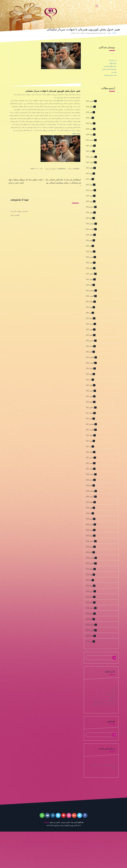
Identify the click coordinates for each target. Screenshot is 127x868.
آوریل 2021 (89, 452)
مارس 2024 (90, 257)
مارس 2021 (90, 457)
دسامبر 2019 (90, 541)
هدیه (11, 211)
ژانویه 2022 (89, 402)
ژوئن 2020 (89, 508)
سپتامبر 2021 (90, 424)
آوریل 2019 (89, 585)
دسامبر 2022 (90, 340)
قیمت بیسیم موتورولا (110, 75)
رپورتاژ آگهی (112, 63)
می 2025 (89, 179)
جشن (109, 33)
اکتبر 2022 (89, 352)
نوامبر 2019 (89, 546)
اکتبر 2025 (89, 151)
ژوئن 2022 (89, 374)
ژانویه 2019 (89, 602)
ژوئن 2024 (89, 240)
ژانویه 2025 (89, 201)
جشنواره (19, 211)
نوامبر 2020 (89, 480)
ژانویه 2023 (89, 335)
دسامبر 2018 (90, 608)
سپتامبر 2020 (90, 491)
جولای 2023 (89, 301)
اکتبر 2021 (89, 418)
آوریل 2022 (89, 385)
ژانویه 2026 (89, 134)
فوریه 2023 (89, 329)
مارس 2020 (90, 524)
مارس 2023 (90, 324)
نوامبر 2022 (89, 346)
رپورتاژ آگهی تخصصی (110, 66)
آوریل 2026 (89, 123)
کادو (15, 211)
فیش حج (113, 72)
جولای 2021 (89, 435)
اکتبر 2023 (89, 285)
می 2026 (89, 118)
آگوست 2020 (90, 496)
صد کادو (74, 133)
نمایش (12, 215)
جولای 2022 (89, 368)
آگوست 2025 (90, 162)
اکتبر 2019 (89, 552)
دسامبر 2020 (90, 474)
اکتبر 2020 (89, 485)
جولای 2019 (89, 569)
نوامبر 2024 (89, 212)
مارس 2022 (90, 391)
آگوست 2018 (90, 630)
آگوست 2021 (90, 430)
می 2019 (89, 580)
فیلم (16, 215)
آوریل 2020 (89, 519)
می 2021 (89, 446)
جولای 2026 (89, 106)
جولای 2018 (89, 636)
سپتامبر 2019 (90, 558)
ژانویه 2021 (89, 469)
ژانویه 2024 (89, 268)
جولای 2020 (89, 502)
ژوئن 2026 (89, 112)
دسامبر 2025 (90, 140)
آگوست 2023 (90, 296)
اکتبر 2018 (89, 619)
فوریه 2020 (89, 530)
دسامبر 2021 (90, 407)
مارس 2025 (90, 190)
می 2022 (89, 379)
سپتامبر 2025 (90, 157)
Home (114, 33)
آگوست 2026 (90, 101)
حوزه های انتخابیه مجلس (109, 69)
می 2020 (89, 513)
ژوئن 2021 (89, 441)
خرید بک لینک (112, 60)
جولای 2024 (89, 235)
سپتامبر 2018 (90, 624)
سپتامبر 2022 (90, 357)
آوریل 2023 (89, 318)
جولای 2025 (89, 168)
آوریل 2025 (89, 184)
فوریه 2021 (89, 463)
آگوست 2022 (90, 363)
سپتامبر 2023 (90, 290)
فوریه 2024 (89, 262)
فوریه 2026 (89, 129)
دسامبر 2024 (90, 207)
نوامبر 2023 (89, 279)
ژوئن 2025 (89, 173)
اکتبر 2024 (89, 218)
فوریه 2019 (89, 597)
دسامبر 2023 (90, 274)
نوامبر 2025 (89, 145)
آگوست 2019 (90, 563)
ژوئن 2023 (89, 307)
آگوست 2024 (90, 229)
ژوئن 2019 (89, 574)
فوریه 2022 (89, 396)
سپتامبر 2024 (90, 223)
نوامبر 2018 (89, 613)
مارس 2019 (90, 591)
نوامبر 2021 (89, 413)
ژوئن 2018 (89, 641)
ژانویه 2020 (89, 535)
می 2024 (89, 246)
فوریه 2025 (89, 196)
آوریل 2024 (89, 251)
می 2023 (89, 313)
